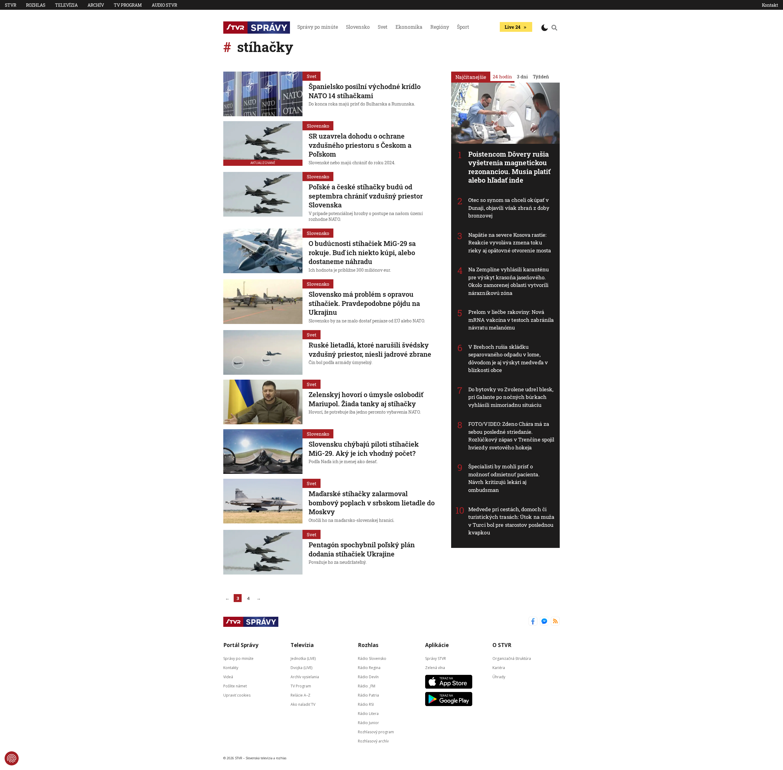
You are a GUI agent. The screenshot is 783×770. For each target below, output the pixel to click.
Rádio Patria (368, 694)
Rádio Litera (368, 713)
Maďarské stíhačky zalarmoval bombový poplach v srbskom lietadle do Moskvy (372, 502)
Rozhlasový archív (373, 740)
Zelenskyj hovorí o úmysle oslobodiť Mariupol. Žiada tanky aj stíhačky (366, 399)
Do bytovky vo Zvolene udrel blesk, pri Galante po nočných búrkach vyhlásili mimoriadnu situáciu (510, 397)
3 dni (522, 76)
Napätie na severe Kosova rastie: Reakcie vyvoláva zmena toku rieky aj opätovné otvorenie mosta (509, 242)
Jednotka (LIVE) (303, 658)
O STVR (501, 645)
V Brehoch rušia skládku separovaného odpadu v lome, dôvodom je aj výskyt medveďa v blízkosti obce (508, 358)
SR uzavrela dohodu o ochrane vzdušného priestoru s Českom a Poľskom (360, 145)
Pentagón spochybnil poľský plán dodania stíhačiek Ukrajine (362, 549)
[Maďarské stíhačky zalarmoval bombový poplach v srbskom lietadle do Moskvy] (262, 502)
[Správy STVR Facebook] (533, 622)
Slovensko (358, 27)
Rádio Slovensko (372, 658)
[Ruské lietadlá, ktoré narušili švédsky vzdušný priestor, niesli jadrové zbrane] (262, 352)
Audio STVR (164, 5)
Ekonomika (408, 27)
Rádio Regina (369, 667)
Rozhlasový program (376, 731)
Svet (383, 27)
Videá (228, 676)
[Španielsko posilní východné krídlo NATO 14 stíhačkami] (262, 94)
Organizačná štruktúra (511, 658)
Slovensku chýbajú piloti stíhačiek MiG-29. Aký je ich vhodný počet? (364, 449)
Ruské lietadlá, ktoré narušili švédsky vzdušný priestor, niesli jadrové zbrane (370, 349)
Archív (95, 5)
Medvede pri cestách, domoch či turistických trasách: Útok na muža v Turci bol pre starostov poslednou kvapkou (511, 521)
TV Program (128, 5)
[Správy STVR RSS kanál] (555, 622)
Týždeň (541, 76)
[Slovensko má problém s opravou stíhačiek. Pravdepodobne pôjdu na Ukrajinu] (262, 302)
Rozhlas (35, 5)
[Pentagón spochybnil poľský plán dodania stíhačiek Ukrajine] (262, 552)
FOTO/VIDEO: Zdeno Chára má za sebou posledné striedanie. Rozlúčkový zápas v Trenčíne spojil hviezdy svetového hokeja (511, 435)
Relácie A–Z (300, 694)
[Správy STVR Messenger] (544, 622)
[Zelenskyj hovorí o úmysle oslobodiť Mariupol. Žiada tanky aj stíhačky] (262, 402)
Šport (463, 27)
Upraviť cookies (236, 694)
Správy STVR (435, 658)
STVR (10, 5)
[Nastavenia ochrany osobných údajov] (12, 758)
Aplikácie (437, 645)
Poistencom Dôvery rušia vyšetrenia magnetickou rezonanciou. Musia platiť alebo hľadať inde (509, 167)
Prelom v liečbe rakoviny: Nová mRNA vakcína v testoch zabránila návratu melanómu (511, 319)
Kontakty (230, 667)
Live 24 (512, 27)
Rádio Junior (368, 722)
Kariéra (498, 667)
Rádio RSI (366, 704)
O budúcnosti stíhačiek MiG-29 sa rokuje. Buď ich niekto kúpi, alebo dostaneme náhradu (362, 252)
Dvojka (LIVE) (301, 667)
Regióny (439, 27)
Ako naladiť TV (303, 704)
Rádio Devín (368, 676)
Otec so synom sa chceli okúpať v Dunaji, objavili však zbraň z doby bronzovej (508, 207)
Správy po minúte (317, 27)
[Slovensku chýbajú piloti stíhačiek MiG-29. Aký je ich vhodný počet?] (262, 451)
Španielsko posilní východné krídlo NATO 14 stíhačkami (365, 91)
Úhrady (498, 676)
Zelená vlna (435, 667)
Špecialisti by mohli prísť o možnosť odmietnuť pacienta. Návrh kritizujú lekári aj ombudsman (504, 478)
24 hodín (502, 76)
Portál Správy (240, 645)
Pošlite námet (235, 685)
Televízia (66, 5)
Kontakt (770, 5)
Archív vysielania (305, 676)
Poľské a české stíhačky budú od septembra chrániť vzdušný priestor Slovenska (366, 195)
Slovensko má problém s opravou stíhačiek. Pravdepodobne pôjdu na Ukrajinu (364, 303)
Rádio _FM (366, 685)
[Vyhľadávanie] (554, 27)
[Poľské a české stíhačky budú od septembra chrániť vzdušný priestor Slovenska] (262, 198)
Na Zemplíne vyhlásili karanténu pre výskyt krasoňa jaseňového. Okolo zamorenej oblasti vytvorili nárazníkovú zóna (508, 281)
